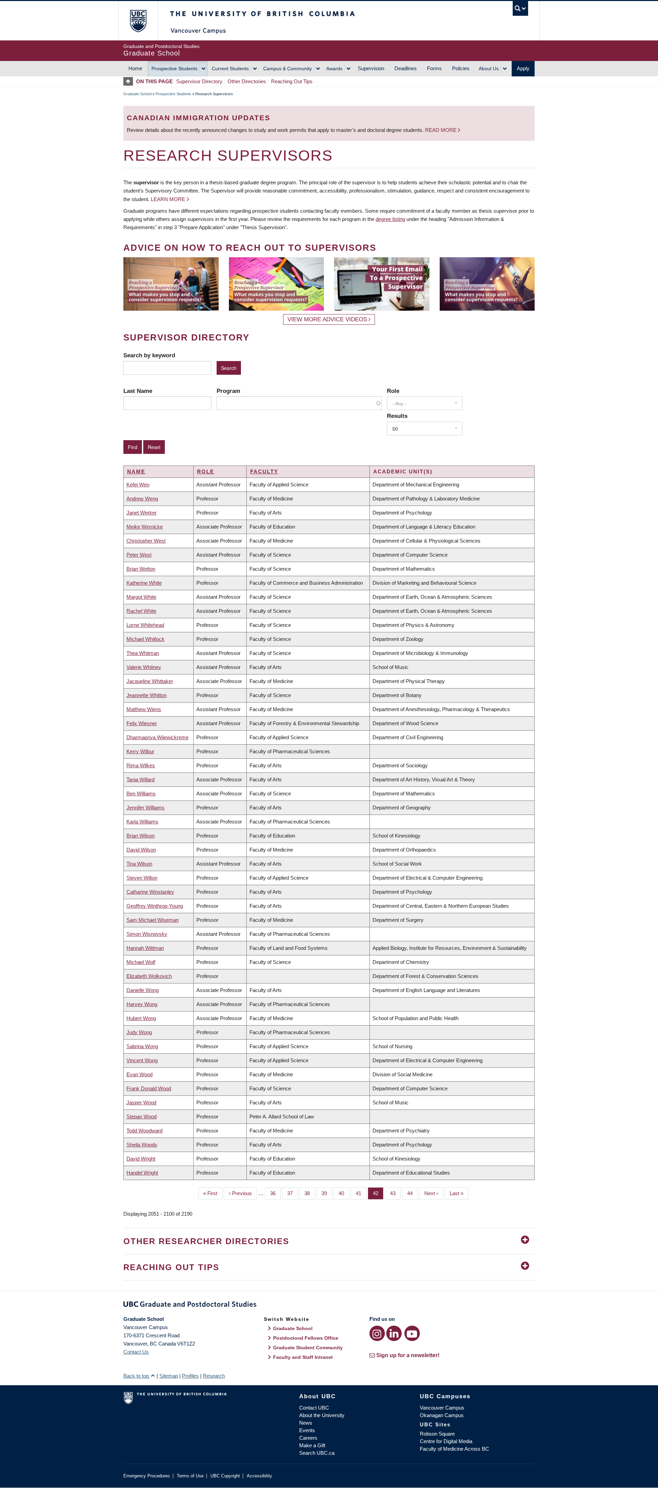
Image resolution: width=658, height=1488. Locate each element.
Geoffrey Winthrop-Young (154, 906)
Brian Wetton (140, 569)
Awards (334, 68)
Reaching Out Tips (292, 81)
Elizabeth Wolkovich (149, 976)
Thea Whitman (142, 653)
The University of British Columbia (138, 20)
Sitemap (168, 1376)
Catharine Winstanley (150, 892)
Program (228, 391)
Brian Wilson (140, 836)
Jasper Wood (141, 1102)
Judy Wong (139, 1032)
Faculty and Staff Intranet (303, 1357)
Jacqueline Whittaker (149, 681)
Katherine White (144, 583)
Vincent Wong (142, 1060)
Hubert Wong (141, 1018)
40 (344, 1193)
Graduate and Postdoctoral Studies (329, 1305)
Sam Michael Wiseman (152, 920)
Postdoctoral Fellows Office (305, 1338)
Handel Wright (142, 1173)
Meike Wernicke (144, 527)
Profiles (190, 1376)
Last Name (137, 391)
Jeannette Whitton (146, 695)
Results (397, 416)
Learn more (168, 199)
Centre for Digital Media (446, 1441)
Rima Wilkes (140, 765)
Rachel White (141, 611)
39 (326, 1193)
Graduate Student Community (308, 1347)
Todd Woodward (144, 1130)
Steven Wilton (141, 878)
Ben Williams (141, 793)
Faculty (264, 471)
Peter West (138, 555)
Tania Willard (140, 779)
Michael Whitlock (145, 639)
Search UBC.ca (316, 1453)
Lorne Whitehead (145, 625)
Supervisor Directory (199, 81)
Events (307, 1430)
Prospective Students (174, 68)
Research (214, 1376)
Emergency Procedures (146, 1475)
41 (361, 1193)
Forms (434, 68)
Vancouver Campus (442, 1408)
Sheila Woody (141, 1145)
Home (135, 68)
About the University (321, 1415)
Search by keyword (149, 355)
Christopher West (146, 541)
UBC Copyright (225, 1475)
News (305, 1423)
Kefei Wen (137, 484)
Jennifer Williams (145, 807)
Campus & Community (287, 68)
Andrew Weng (142, 498)
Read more (441, 130)
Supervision (371, 68)
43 (395, 1193)
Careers (308, 1438)
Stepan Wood (141, 1116)
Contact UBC (314, 1408)
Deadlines (405, 68)
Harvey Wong (141, 1004)
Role (393, 391)
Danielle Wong (142, 990)
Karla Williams (142, 821)
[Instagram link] (377, 1333)
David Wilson (141, 850)
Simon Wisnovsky (146, 934)
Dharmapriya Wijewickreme (157, 737)
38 (309, 1193)
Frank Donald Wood (148, 1088)
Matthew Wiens (143, 709)
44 (412, 1193)
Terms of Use (190, 1475)
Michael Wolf (140, 962)
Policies (461, 68)
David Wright (140, 1159)
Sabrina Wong (142, 1046)
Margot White (141, 597)
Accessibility (259, 1475)
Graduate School (137, 94)
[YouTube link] (412, 1333)
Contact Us (136, 1352)
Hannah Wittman (145, 948)
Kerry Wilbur (140, 751)
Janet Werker (141, 513)
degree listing (390, 219)
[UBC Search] (520, 8)
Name (136, 471)
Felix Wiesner (141, 723)
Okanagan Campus (442, 1415)
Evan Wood (139, 1074)
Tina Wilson (139, 864)
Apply (523, 68)
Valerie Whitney (143, 667)
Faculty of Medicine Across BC (454, 1449)
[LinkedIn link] (394, 1333)
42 (378, 1193)
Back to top (136, 1376)
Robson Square (437, 1434)
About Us (489, 68)
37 (292, 1193)
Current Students (230, 68)
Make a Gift (312, 1445)
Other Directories (247, 81)
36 (275, 1193)
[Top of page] (129, 81)
